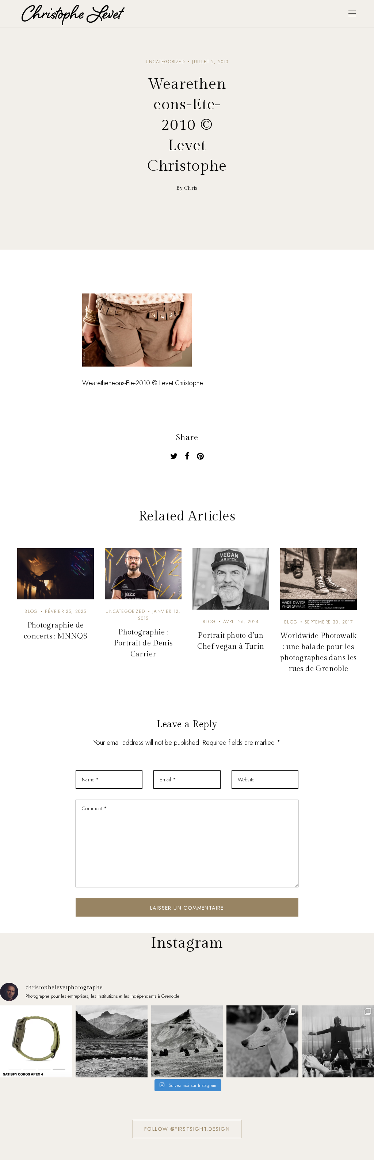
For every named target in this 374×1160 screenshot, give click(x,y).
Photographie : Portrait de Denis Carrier (143, 643)
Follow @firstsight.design (187, 1129)
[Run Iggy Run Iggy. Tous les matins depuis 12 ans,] (262, 1041)
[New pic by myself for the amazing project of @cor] (36, 1041)
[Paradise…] (112, 1041)
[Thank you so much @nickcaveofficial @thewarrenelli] (338, 1041)
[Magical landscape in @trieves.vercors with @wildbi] (187, 1041)
